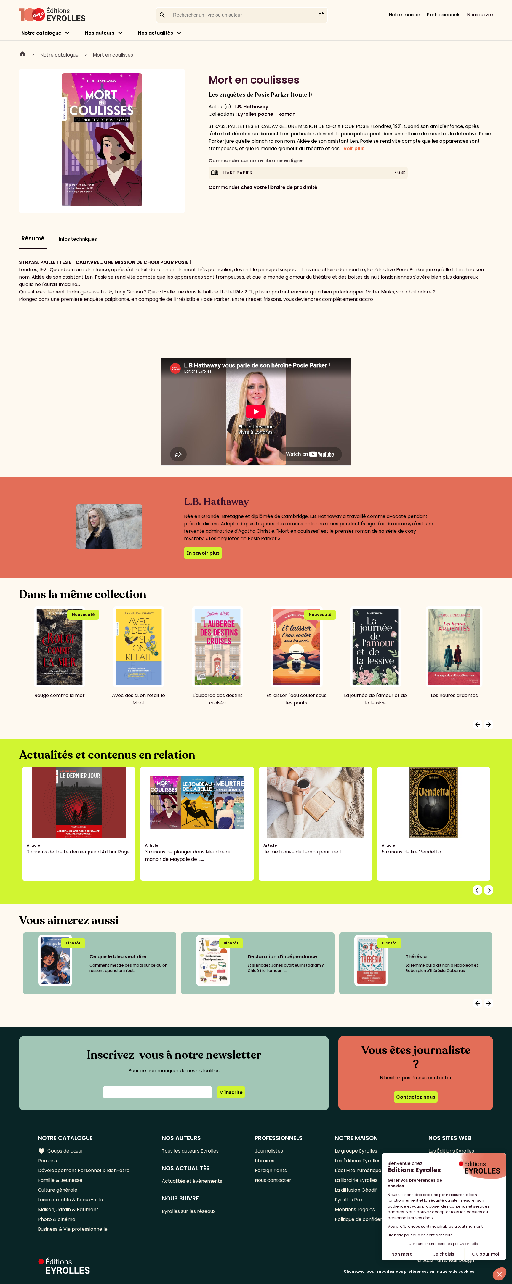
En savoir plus (203, 553)
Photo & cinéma (56, 1219)
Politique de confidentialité (365, 1219)
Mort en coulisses (113, 55)
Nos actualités (155, 33)
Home (22, 54)
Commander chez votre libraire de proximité (263, 187)
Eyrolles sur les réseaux (188, 1211)
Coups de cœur (60, 1151)
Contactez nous (415, 1097)
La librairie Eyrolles (356, 1180)
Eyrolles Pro (348, 1199)
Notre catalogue (41, 33)
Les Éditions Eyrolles (357, 1160)
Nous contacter (273, 1180)
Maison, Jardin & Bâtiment (68, 1209)
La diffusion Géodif (356, 1190)
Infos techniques (78, 239)
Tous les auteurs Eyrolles (190, 1150)
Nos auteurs (99, 33)
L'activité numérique (358, 1170)
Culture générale (57, 1190)
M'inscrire (231, 1092)
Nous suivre (480, 14)
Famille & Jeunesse (60, 1180)
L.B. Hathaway (251, 106)
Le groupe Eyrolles (356, 1150)
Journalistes (269, 1150)
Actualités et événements (192, 1181)
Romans (47, 1160)
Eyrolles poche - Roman (266, 114)
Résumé (32, 239)
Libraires (264, 1160)
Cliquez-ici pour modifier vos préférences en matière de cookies (409, 1271)
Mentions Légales (355, 1209)
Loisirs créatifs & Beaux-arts (70, 1199)
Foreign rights (271, 1170)
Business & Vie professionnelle (73, 1229)
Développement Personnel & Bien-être (83, 1170)
